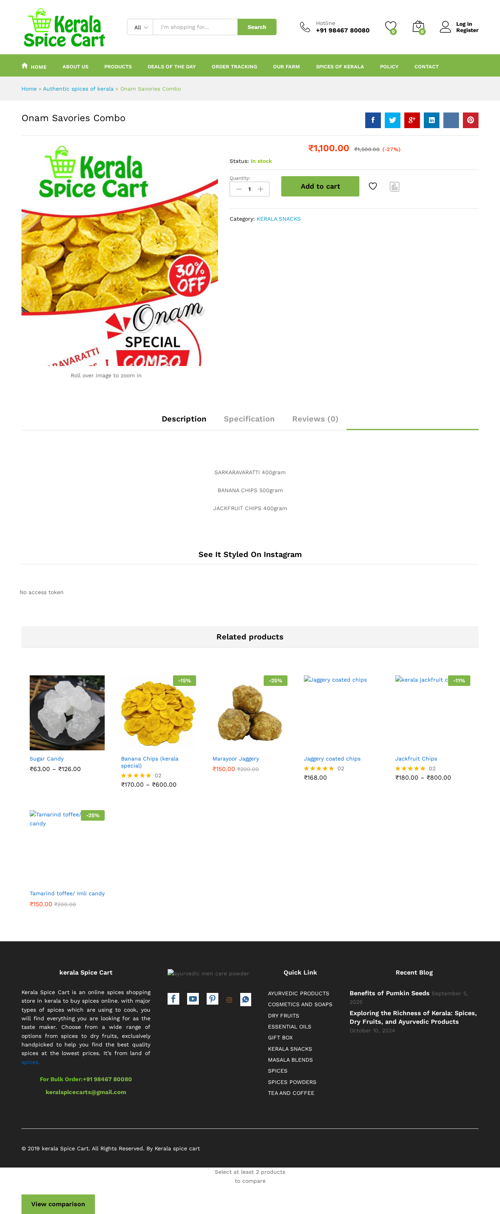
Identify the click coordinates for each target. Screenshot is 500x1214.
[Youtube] (193, 1000)
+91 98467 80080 (107, 1079)
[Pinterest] (212, 1000)
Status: (239, 161)
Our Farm (286, 66)
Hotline (325, 23)
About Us (75, 66)
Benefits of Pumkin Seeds (390, 993)
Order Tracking (234, 66)
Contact (426, 66)
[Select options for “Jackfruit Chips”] (405, 743)
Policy (389, 66)
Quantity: (240, 178)
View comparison (58, 1204)
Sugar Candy (47, 758)
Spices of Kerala (340, 66)
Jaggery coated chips (332, 758)
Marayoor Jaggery (235, 758)
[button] (223, 743)
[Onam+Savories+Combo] (392, 120)
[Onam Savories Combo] (373, 120)
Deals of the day (172, 66)
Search (257, 27)
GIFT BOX (280, 1037)
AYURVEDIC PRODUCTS (298, 993)
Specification (249, 419)
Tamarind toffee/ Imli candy (67, 893)
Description (184, 419)
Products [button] (118, 66)
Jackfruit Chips (416, 758)
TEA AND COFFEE (291, 1093)
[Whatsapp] (245, 999)
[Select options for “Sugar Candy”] (40, 743)
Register (467, 30)
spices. (30, 1062)
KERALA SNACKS (279, 219)
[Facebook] (173, 1000)
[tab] (184, 422)
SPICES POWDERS (292, 1082)
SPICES (278, 1071)
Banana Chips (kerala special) (150, 762)
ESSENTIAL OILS (289, 1026)
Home (38, 67)
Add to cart (320, 186)
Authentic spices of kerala (78, 89)
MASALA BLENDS (290, 1060)
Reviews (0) (315, 419)
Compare (395, 186)
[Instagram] (229, 1000)
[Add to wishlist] (373, 186)
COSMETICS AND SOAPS (300, 1004)
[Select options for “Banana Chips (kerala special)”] (131, 743)
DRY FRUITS (283, 1015)
